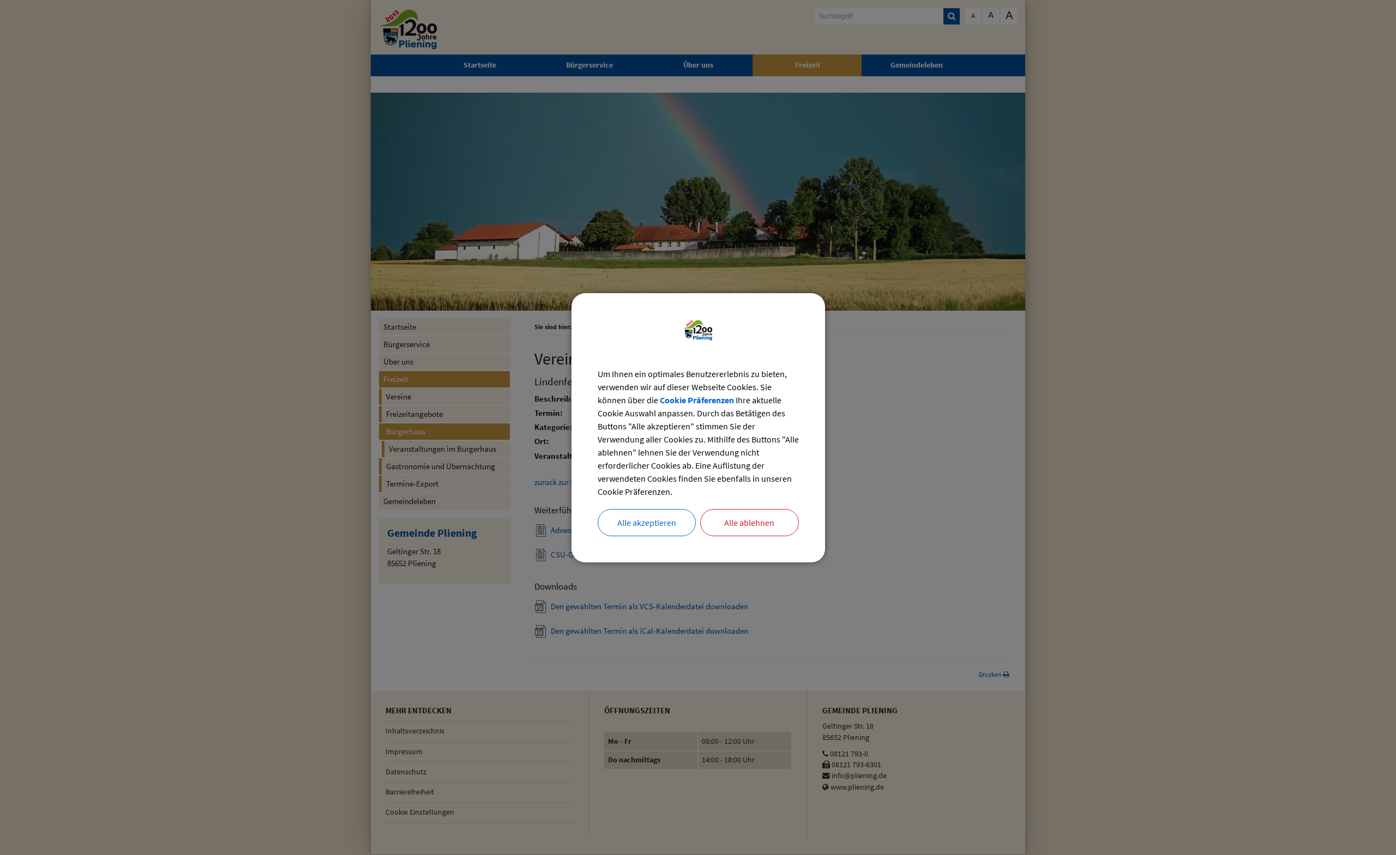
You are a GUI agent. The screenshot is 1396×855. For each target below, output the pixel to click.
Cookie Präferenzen (697, 400)
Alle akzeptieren (646, 522)
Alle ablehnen (749, 522)
